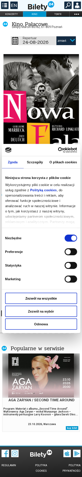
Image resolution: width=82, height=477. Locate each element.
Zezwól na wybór (41, 311)
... (76, 14)
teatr (57, 14)
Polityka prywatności (71, 468)
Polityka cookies (41, 468)
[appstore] (67, 456)
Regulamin (9, 465)
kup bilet (72, 428)
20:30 (34, 131)
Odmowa (41, 324)
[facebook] (5, 456)
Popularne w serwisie (37, 348)
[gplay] (76, 456)
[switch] (71, 251)
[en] (13, 8)
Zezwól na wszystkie (41, 298)
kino (34, 14)
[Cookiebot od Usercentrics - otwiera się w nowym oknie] (58, 150)
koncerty (11, 14)
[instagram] (15, 456)
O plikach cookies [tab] (63, 162)
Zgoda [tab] (13, 162)
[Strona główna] (41, 9)
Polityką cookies (43, 190)
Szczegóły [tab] (35, 162)
